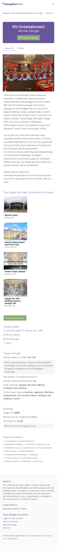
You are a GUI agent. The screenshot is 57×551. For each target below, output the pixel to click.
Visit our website (13, 334)
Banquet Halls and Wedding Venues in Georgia (22, 13)
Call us (8, 343)
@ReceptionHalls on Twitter (15, 508)
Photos (21, 48)
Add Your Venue (9, 524)
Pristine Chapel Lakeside (15, 271)
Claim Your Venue (10, 521)
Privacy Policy (12, 538)
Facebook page (12, 339)
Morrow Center (11, 215)
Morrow (49, 13)
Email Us (6, 527)
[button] (51, 73)
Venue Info (9, 48)
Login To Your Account (13, 518)
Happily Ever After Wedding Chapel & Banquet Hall (12, 301)
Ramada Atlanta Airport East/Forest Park (15, 243)
